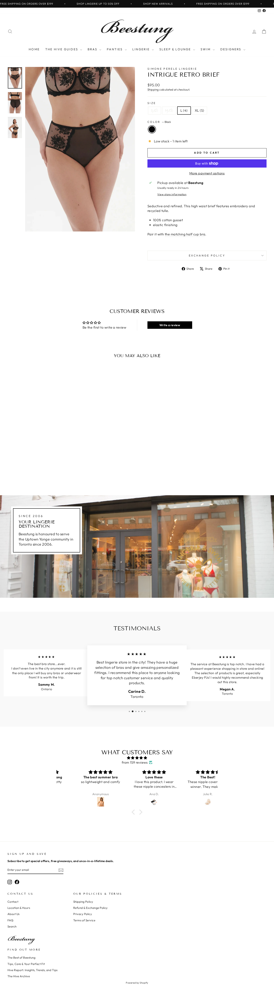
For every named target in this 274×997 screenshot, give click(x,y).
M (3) (169, 110)
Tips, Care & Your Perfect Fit (26, 964)
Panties (115, 49)
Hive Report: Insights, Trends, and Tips (32, 970)
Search (12, 926)
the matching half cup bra (185, 234)
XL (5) (199, 110)
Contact (12, 901)
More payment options (207, 173)
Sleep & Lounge (175, 49)
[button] (134, 812)
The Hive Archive (18, 976)
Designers (231, 49)
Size (151, 103)
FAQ (10, 920)
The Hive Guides (62, 49)
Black (152, 129)
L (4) (184, 110)
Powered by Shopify (137, 982)
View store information (171, 194)
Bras (93, 49)
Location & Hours (18, 908)
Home (34, 49)
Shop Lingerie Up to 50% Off (98, 3)
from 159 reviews (135, 762)
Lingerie (141, 49)
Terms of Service (84, 920)
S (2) (154, 110)
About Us (13, 914)
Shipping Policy (83, 901)
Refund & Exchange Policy (90, 908)
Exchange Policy (207, 255)
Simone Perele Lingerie (172, 68)
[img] (137, 757)
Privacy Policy (82, 914)
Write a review (169, 325)
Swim (206, 49)
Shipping (153, 89)
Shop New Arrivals (158, 3)
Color (159, 122)
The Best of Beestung (21, 957)
